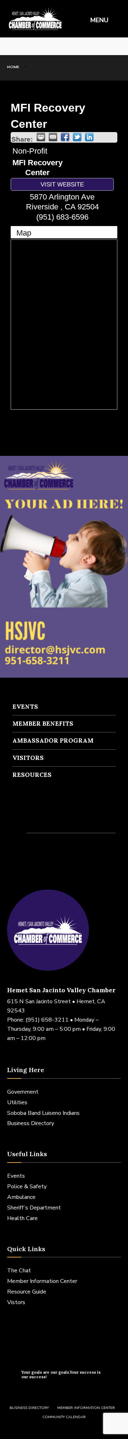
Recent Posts (39, 819)
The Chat (19, 1270)
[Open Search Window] (117, 46)
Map (23, 232)
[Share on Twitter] (77, 137)
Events (25, 706)
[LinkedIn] (32, 46)
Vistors (16, 1302)
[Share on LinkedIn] (89, 137)
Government (22, 1092)
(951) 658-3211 (47, 1020)
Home (13, 67)
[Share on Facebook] (65, 137)
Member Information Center (42, 1281)
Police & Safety (27, 1186)
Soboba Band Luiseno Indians (43, 1113)
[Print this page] (41, 137)
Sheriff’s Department (34, 1208)
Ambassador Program (53, 740)
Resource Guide (26, 1292)
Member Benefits (42, 723)
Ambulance (21, 1197)
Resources (32, 775)
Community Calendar (64, 1417)
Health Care (22, 1218)
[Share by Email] (53, 137)
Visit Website (62, 184)
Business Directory (30, 1123)
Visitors (28, 758)
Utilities (17, 1102)
